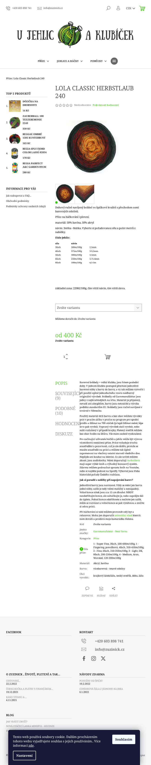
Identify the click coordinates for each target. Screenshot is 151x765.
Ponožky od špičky (91, 680)
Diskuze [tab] (64, 433)
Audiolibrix (133, 460)
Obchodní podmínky (17, 201)
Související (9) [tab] (67, 395)
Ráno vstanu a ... (16, 697)
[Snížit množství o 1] (67, 359)
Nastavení (24, 755)
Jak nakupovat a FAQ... (18, 195)
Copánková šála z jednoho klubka (101, 689)
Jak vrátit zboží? (16, 721)
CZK (129, 8)
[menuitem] (43, 61)
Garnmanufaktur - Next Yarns (110, 531)
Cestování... (13, 680)
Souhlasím (123, 739)
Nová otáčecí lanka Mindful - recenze (30, 726)
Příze (96, 538)
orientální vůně (123, 515)
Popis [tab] (61, 383)
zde (31, 745)
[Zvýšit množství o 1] (67, 355)
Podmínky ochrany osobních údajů (26, 206)
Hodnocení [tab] (68, 423)
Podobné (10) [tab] (65, 410)
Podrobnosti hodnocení (106, 105)
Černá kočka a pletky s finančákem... (29, 689)
